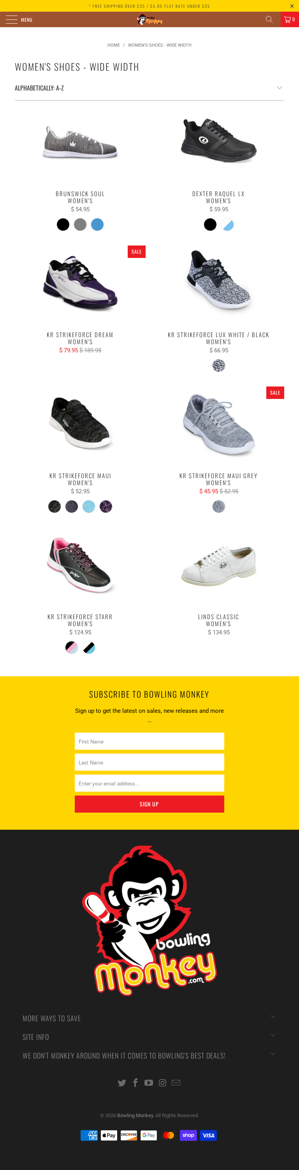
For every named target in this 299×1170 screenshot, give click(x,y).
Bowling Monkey (135, 1115)
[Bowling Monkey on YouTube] (149, 1083)
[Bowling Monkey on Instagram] (163, 1083)
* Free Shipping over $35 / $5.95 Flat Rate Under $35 (149, 6)
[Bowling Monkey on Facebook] (135, 1083)
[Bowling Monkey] (149, 19)
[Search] (272, 19)
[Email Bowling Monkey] (176, 1083)
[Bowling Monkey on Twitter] (122, 1083)
